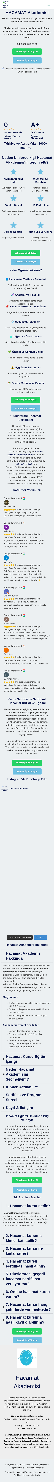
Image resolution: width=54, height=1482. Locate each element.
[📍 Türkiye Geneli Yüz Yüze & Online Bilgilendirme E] (14, 824)
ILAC (30, 464)
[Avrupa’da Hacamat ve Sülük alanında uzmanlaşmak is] (14, 905)
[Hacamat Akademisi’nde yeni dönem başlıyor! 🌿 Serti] (40, 836)
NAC (17, 464)
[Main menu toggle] (48, 4)
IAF (22, 464)
